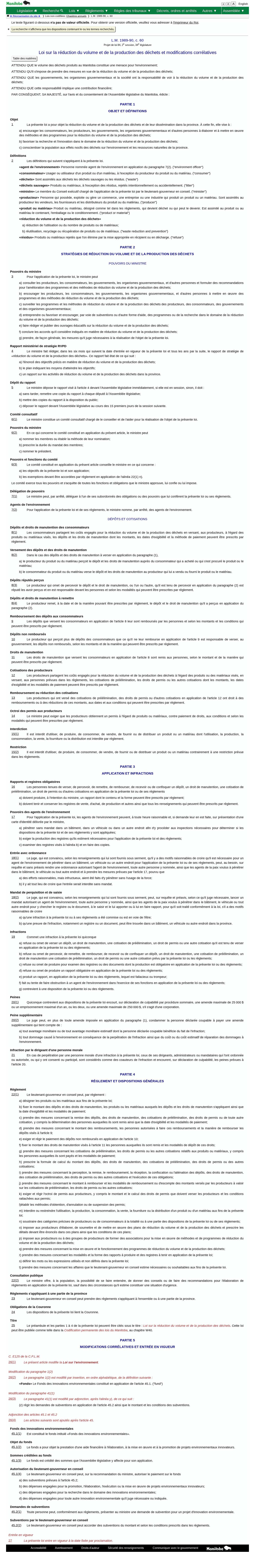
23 (13, 1298)
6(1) (14, 419)
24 (13, 1312)
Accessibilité (38, 1547)
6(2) (14, 432)
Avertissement (64, 1547)
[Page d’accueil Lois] (8, 16)
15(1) (15, 734)
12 (13, 675)
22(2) (15, 1280)
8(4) (14, 603)
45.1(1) (16, 1433)
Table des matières (24, 58)
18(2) (15, 897)
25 (13, 1325)
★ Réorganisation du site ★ (25, 16)
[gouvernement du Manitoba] (18, 4)
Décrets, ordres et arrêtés (177, 11)
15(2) (15, 752)
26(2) (12, 1377)
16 (13, 786)
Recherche (51, 11)
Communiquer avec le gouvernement (175, 1547)
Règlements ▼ (96, 11)
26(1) (12, 1362)
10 (13, 639)
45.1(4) (16, 1474)
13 (13, 698)
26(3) (12, 1398)
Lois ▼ (74, 11)
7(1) (14, 496)
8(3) (14, 585)
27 (10, 1540)
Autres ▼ (209, 11)
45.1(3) (16, 1460)
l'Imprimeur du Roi (185, 22)
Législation (25, 11)
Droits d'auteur (90, 1547)
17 (13, 817)
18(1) (15, 858)
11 (13, 657)
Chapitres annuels (76, 16)
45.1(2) (16, 1447)
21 (13, 1055)
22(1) (15, 1094)
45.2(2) (16, 1525)
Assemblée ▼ (233, 11)
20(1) (15, 1002)
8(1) (14, 532)
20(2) (15, 1020)
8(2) (14, 555)
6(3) (14, 464)
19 (13, 936)
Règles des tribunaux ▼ (132, 11)
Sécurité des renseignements (126, 1547)
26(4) (12, 1420)
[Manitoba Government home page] (219, 1548)
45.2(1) (16, 1511)
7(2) (14, 509)
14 (13, 716)
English (243, 3)
